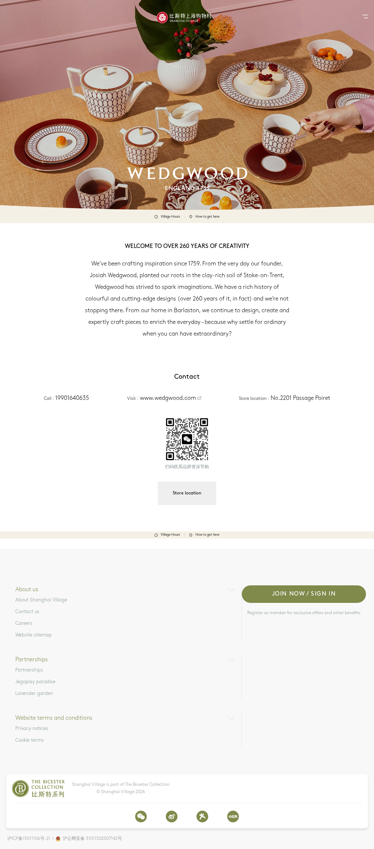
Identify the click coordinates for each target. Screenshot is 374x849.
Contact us (27, 611)
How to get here (207, 216)
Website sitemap (33, 635)
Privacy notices (31, 728)
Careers (24, 623)
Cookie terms (29, 740)
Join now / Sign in (304, 594)
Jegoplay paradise (35, 682)
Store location (187, 493)
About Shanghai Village (41, 600)
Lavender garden (34, 693)
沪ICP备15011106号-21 (28, 839)
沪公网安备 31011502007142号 (92, 839)
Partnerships (29, 670)
